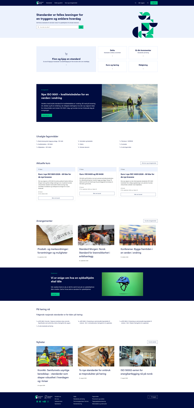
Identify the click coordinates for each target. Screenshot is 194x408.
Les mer (54, 294)
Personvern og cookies (98, 399)
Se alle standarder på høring (45, 326)
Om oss (57, 399)
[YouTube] (44, 401)
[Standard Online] (48, 397)
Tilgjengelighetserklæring (99, 401)
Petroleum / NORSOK (127, 141)
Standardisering (77, 404)
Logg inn (154, 3)
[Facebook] (40, 401)
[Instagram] (48, 401)
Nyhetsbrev (58, 404)
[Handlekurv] (148, 2)
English (142, 3)
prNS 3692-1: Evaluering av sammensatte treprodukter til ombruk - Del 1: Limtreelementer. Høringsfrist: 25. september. (96, 322)
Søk (81, 27)
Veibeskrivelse (58, 401)
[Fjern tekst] (77, 27)
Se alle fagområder (126, 147)
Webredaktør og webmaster (99, 404)
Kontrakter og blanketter (86, 141)
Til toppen (153, 397)
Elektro (82, 144)
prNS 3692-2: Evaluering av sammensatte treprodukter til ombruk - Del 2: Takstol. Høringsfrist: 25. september (136, 322)
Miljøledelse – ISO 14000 (44, 147)
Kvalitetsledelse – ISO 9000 (45, 144)
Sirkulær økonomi (84, 147)
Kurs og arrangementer (71, 3)
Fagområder (95, 396)
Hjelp (74, 396)
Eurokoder (124, 144)
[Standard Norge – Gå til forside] (40, 3)
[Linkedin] (37, 401)
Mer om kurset (62, 197)
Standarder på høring (79, 399)
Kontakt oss (58, 396)
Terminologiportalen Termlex (81, 401)
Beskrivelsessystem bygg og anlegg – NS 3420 (50, 141)
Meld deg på (46, 115)
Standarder (49, 3)
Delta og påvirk (58, 3)
